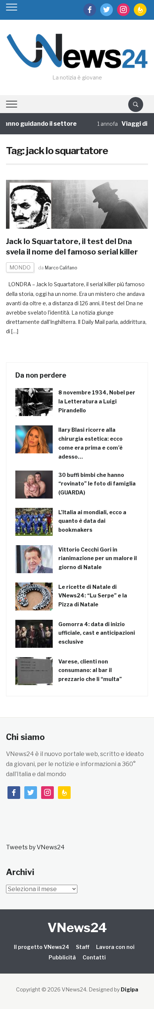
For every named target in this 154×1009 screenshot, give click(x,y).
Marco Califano (61, 268)
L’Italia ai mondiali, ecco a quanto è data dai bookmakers (92, 521)
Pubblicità (62, 957)
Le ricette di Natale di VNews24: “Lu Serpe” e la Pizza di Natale (92, 596)
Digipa (129, 989)
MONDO (20, 267)
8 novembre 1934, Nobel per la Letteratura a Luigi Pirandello (96, 401)
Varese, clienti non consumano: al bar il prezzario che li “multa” (90, 670)
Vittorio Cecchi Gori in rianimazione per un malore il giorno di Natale (97, 558)
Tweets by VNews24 (35, 847)
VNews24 (77, 927)
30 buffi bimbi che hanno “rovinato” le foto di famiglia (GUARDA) (97, 484)
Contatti (94, 957)
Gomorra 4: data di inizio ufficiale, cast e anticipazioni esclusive (96, 633)
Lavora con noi (115, 947)
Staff (82, 947)
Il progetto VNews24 (41, 947)
